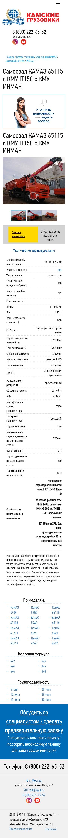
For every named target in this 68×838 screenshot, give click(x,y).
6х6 (44, 661)
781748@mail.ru (34, 790)
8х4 (44, 666)
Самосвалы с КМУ (15, 61)
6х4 (60, 270)
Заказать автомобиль (18, 234)
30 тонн (46, 700)
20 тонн (46, 689)
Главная (10, 57)
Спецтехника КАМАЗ (46, 57)
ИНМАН (30, 61)
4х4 (12, 666)
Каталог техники (25, 57)
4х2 (12, 661)
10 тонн (15, 694)
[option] (34, 180)
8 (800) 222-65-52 (29, 32)
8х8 (44, 671)
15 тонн (15, 700)
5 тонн (14, 689)
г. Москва (35, 780)
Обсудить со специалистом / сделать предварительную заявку (34, 721)
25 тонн (46, 694)
